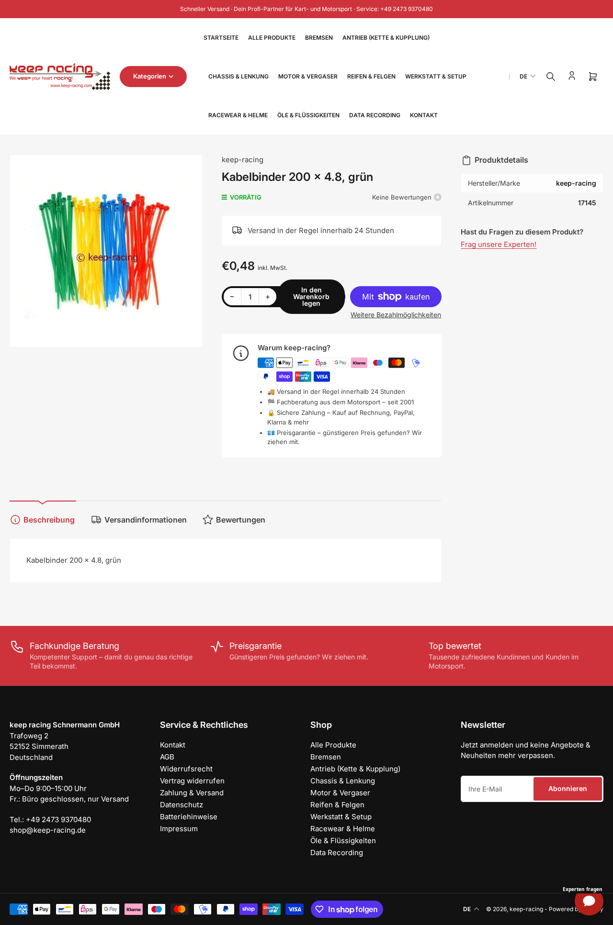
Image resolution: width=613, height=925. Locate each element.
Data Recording (374, 115)
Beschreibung (49, 519)
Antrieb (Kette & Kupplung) (386, 37)
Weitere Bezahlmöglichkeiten (396, 315)
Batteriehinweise (188, 816)
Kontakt (424, 115)
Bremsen (319, 37)
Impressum (179, 828)
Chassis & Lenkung (238, 76)
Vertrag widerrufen (192, 780)
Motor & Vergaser (308, 76)
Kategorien (149, 76)
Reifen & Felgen (371, 76)
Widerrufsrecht (186, 768)
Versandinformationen (145, 519)
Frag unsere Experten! (498, 244)
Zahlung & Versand (192, 792)
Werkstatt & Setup (435, 76)
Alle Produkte (271, 37)
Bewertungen (240, 519)
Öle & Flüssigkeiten (308, 115)
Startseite (221, 37)
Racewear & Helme (238, 115)
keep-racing (242, 159)
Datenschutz (181, 804)
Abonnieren (567, 788)
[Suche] (550, 76)
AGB (167, 756)
